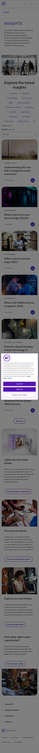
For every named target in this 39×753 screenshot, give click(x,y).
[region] (19, 376)
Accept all (19, 384)
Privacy (9, 378)
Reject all (19, 389)
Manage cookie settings (19, 395)
